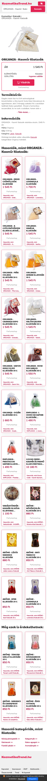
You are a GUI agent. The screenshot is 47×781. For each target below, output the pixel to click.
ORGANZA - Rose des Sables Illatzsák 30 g (34, 368)
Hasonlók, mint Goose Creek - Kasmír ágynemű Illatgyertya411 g (35, 477)
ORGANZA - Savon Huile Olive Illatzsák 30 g (12, 368)
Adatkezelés (34, 769)
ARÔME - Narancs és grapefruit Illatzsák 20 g (12, 703)
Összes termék (7, 772)
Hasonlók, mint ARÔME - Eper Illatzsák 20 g (11, 617)
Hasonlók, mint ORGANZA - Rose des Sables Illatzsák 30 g (34, 384)
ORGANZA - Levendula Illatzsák (32, 181)
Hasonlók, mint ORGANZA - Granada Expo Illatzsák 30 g (10, 337)
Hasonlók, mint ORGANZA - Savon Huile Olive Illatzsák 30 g (11, 384)
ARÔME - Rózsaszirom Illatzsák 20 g (33, 657)
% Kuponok (26, 772)
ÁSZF (25, 769)
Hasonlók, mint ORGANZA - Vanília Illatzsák (33, 244)
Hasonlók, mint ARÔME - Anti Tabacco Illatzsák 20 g (35, 571)
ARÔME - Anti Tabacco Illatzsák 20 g (33, 555)
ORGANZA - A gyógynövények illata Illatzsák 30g (11, 229)
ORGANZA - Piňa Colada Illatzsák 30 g (11, 275)
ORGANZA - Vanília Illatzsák (31, 228)
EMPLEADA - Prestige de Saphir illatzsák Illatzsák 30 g (12, 463)
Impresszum (16, 769)
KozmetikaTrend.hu (17, 3)
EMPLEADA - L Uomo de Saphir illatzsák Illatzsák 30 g (34, 416)
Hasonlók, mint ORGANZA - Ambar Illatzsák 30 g (33, 291)
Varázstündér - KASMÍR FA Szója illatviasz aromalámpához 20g (12, 510)
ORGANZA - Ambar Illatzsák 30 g (35, 275)
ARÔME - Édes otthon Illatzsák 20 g (33, 703)
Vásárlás (25, 82)
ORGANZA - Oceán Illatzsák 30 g (12, 413)
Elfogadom (32, 779)
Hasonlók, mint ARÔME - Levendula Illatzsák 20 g (35, 617)
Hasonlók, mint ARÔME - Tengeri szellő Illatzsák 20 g (11, 673)
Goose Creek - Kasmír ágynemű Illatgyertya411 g (35, 463)
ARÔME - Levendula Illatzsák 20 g (33, 601)
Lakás (12, 133)
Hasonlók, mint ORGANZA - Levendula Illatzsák (35, 197)
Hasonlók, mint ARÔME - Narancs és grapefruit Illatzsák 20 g (11, 720)
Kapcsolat (5, 769)
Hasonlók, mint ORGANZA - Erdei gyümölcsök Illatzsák (10, 197)
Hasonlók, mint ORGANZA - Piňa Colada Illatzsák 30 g (11, 291)
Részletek (21, 779)
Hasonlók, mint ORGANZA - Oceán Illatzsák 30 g (9, 431)
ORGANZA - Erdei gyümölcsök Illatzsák (11, 181)
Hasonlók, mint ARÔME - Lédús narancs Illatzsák (11, 570)
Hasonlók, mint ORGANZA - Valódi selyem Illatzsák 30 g (34, 337)
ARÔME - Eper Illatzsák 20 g (10, 600)
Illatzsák (18, 133)
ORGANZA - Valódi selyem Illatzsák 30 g (33, 321)
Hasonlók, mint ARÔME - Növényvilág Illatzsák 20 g (35, 524)
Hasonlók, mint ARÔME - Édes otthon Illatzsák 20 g (35, 720)
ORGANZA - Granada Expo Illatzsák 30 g (10, 321)
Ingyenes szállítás (36, 76)
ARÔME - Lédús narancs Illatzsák (10, 555)
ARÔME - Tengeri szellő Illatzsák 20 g (11, 657)
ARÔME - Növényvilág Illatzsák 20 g (33, 508)
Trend (17, 772)
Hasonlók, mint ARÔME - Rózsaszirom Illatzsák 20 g (35, 673)
